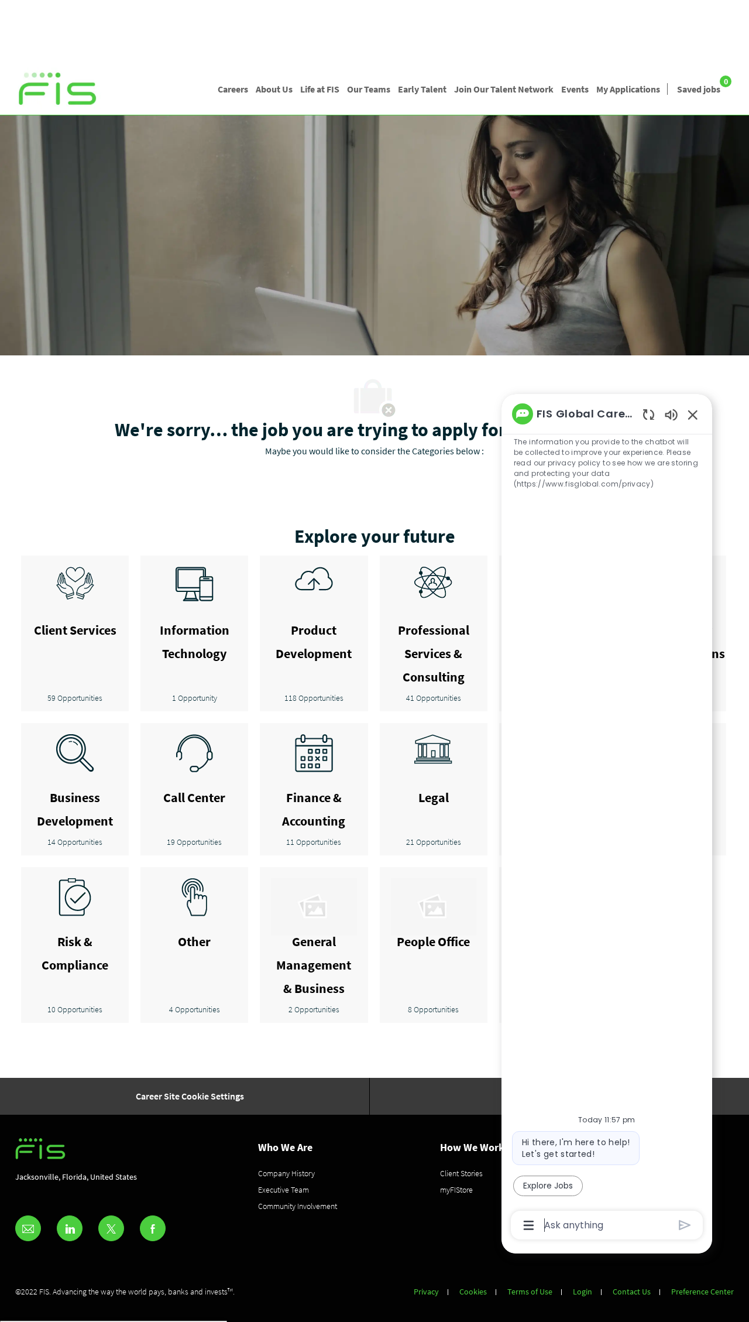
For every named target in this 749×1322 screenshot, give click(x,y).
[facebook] (153, 1228)
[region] (606, 818)
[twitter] (111, 1228)
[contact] (28, 1228)
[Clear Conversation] (648, 414)
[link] (58, 89)
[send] (685, 1225)
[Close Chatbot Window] (692, 414)
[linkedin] (70, 1228)
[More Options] (528, 1225)
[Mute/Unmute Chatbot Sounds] (671, 414)
